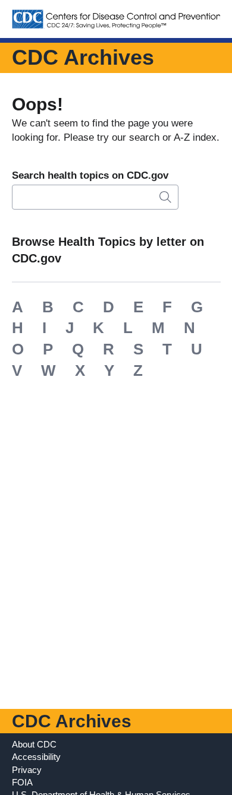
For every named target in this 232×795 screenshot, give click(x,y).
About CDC (34, 744)
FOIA (22, 782)
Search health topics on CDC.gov (90, 175)
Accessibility (36, 757)
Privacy (27, 770)
